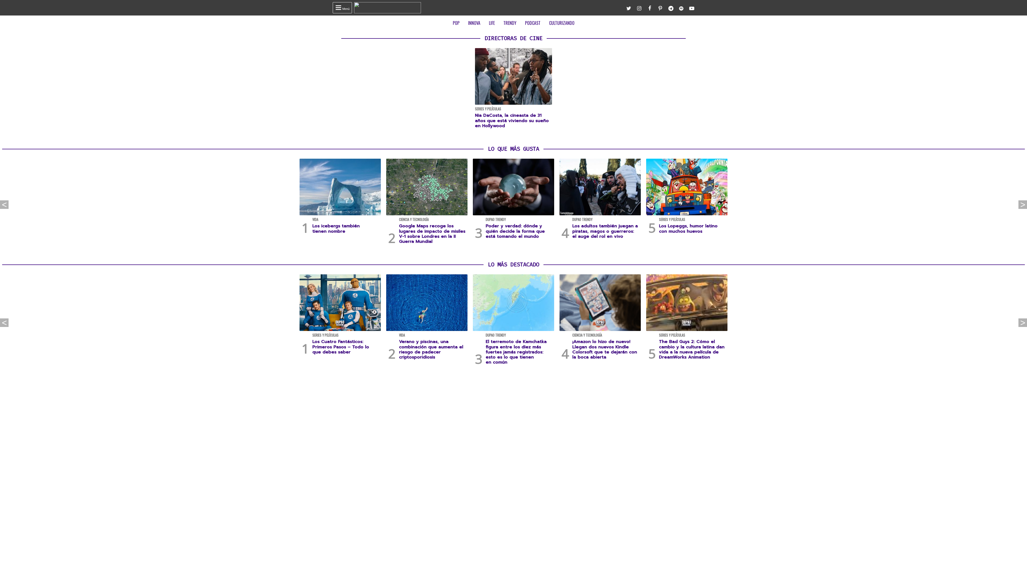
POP (456, 23)
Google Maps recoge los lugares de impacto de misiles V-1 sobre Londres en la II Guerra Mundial (432, 234)
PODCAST (533, 23)
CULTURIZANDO (561, 23)
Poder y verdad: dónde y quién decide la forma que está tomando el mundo (515, 231)
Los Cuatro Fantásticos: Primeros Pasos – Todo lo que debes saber (340, 346)
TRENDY (509, 23)
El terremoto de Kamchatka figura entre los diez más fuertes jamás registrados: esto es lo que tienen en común (516, 351)
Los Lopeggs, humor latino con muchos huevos (688, 228)
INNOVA (474, 23)
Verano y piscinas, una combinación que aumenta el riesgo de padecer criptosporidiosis (431, 349)
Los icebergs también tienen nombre (336, 228)
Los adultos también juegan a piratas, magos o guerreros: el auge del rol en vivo (605, 231)
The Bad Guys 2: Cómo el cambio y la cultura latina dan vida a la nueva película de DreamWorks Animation (692, 349)
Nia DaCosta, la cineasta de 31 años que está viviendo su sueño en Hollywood (512, 120)
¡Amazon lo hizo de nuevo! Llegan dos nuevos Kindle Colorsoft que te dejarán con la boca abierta (604, 349)
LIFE (492, 23)
